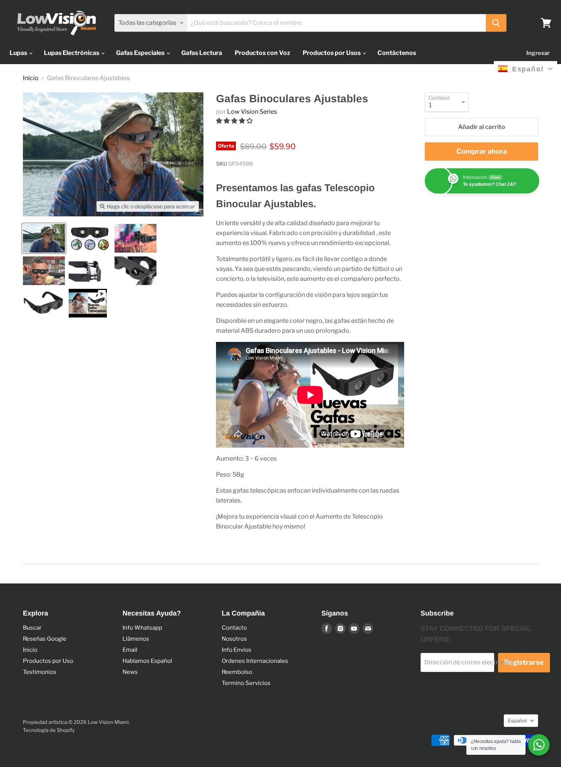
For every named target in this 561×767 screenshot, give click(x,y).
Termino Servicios (246, 683)
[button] (235, 120)
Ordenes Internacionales (255, 660)
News (130, 672)
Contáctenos (396, 52)
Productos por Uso (48, 660)
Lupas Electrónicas (72, 52)
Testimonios (39, 672)
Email (130, 649)
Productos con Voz (262, 52)
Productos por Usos (332, 52)
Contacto (234, 627)
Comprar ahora (481, 151)
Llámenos (136, 638)
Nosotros (234, 638)
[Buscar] (496, 23)
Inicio (31, 78)
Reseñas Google (44, 638)
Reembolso (237, 672)
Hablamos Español (147, 660)
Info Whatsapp (142, 627)
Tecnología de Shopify (49, 730)
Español (517, 720)
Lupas (19, 52)
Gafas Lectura (201, 52)
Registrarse (524, 662)
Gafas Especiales (141, 52)
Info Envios (236, 649)
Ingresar (538, 53)
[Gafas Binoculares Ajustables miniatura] (44, 238)
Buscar (32, 627)
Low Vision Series (252, 111)
